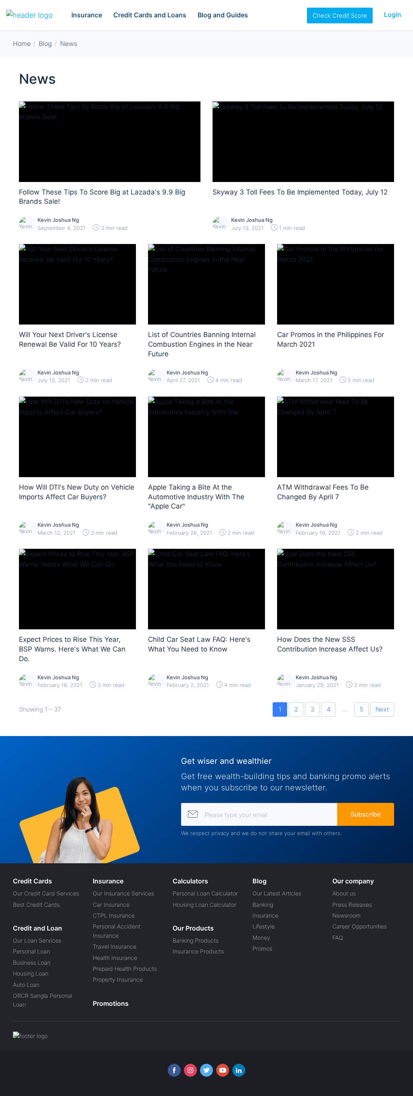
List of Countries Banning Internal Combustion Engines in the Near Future (202, 344)
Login (392, 14)
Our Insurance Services (123, 893)
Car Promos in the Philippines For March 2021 (330, 339)
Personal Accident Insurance (116, 931)
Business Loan (31, 962)
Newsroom (346, 915)
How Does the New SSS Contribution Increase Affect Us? (330, 644)
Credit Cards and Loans (149, 15)
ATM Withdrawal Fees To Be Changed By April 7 (323, 492)
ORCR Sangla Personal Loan (42, 1000)
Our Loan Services (37, 940)
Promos (262, 948)
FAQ (337, 937)
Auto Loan (26, 984)
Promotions (111, 1003)
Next (382, 709)
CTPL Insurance (114, 915)
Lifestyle (263, 926)
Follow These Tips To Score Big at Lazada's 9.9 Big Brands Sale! (102, 197)
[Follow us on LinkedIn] (238, 1070)
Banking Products (196, 940)
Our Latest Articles (276, 893)
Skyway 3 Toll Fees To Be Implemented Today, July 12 (300, 192)
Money (261, 937)
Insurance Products (198, 951)
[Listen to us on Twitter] (206, 1070)
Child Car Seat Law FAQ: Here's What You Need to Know (199, 644)
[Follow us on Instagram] (190, 1070)
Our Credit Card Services (46, 893)
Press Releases (352, 904)
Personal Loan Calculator (205, 893)
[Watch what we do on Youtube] (222, 1070)
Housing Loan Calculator (204, 904)
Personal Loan (31, 951)
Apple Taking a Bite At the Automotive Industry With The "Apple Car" (196, 497)
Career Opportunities (359, 926)
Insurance (86, 15)
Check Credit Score (340, 15)
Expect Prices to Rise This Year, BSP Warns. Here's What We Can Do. (72, 649)
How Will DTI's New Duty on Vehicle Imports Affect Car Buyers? (76, 492)
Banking (262, 904)
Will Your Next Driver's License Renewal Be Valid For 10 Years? (70, 339)
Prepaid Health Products (125, 968)
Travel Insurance (114, 946)
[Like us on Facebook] (174, 1070)
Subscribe (365, 814)
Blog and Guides (223, 15)
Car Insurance (111, 904)
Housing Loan (30, 973)
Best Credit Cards (36, 904)
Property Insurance (118, 979)
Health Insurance (115, 957)
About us (344, 893)
